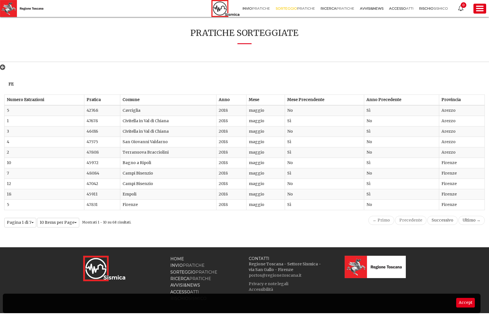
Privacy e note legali (268, 283)
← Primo (381, 220)
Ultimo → (472, 220)
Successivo (442, 220)
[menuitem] (256, 8)
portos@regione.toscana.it (275, 275)
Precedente (410, 220)
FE (11, 84)
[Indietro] (4, 67)
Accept (465, 302)
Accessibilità (261, 289)
